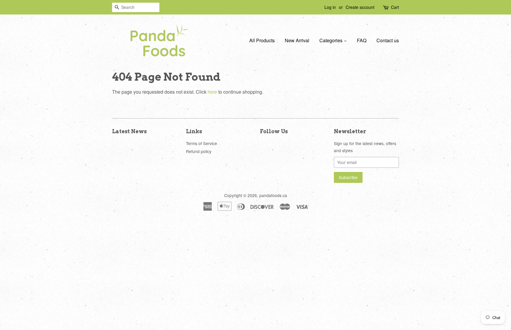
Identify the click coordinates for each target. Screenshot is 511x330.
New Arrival (297, 40)
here (212, 91)
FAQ (361, 40)
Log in (330, 7)
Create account (360, 7)
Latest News (129, 131)
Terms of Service (201, 143)
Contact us (387, 40)
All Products (262, 40)
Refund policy (198, 151)
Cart (395, 7)
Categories (331, 40)
